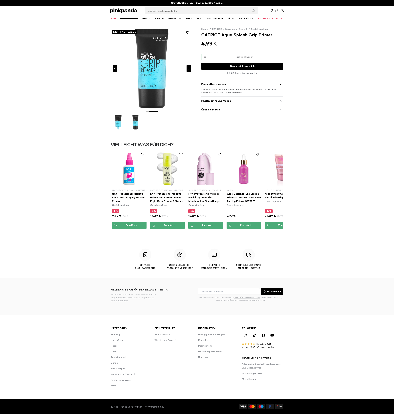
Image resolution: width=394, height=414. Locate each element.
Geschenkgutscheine (210, 352)
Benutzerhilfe (162, 335)
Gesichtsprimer (259, 29)
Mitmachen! (205, 346)
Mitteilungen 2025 (252, 374)
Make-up (230, 29)
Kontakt (203, 340)
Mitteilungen (249, 379)
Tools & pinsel (118, 357)
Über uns (203, 357)
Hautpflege (117, 340)
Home (206, 29)
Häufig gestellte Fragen (211, 335)
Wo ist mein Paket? (165, 340)
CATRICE (217, 29)
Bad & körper (118, 369)
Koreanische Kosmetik (123, 374)
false (113, 386)
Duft (113, 352)
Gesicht (243, 29)
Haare (114, 346)
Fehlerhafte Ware (121, 380)
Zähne (114, 363)
